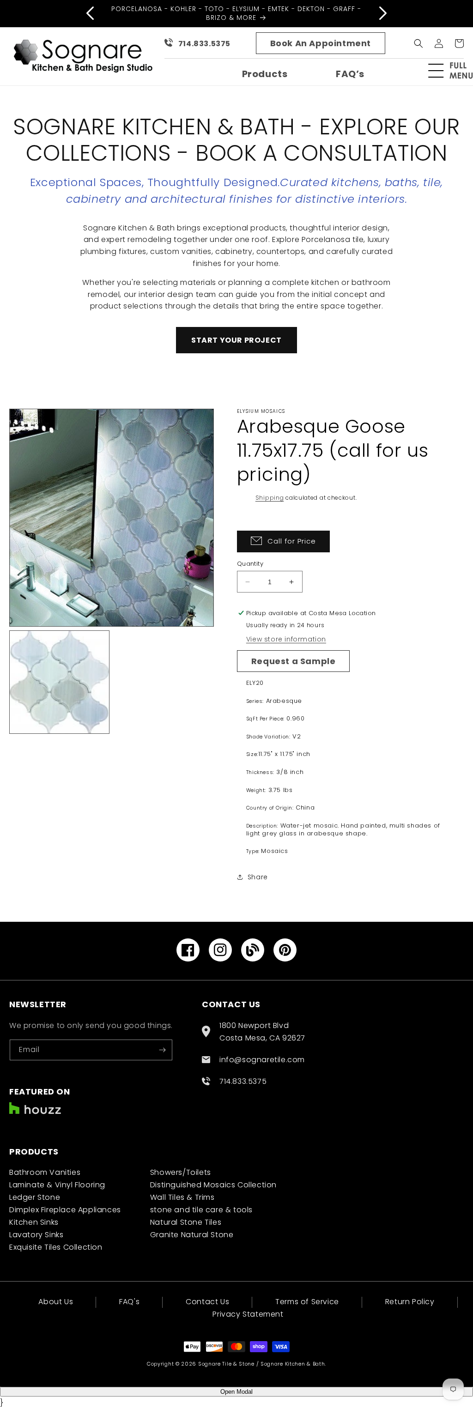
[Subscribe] (162, 1050)
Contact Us (207, 1301)
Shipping (269, 498)
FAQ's (129, 1301)
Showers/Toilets (180, 1172)
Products (265, 73)
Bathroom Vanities (44, 1172)
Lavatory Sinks (36, 1234)
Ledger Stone (34, 1197)
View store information (286, 639)
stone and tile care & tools (201, 1209)
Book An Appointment (320, 43)
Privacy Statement (247, 1314)
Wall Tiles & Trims (182, 1197)
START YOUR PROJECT (236, 340)
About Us (55, 1302)
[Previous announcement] (90, 13)
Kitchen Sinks (34, 1222)
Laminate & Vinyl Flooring (57, 1184)
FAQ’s (350, 73)
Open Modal (236, 1391)
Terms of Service (307, 1301)
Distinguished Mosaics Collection (213, 1184)
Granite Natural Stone (192, 1234)
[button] (454, 70)
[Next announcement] (383, 13)
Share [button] (258, 877)
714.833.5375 (204, 43)
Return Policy (410, 1301)
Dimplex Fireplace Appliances (65, 1209)
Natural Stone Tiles (185, 1222)
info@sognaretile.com (262, 1059)
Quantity (250, 563)
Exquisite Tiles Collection (56, 1247)
